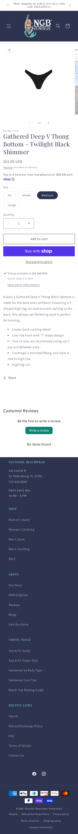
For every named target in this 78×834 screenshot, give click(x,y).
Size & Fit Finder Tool (23, 660)
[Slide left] (29, 122)
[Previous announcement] (8, 5)
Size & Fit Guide (19, 651)
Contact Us (16, 755)
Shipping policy (52, 820)
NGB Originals (18, 595)
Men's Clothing (19, 549)
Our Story (15, 585)
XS (12, 196)
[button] (8, 26)
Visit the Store (18, 624)
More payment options (39, 261)
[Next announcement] (70, 5)
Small (28, 196)
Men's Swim (17, 539)
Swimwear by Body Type (25, 670)
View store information (24, 285)
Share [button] (12, 378)
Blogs (12, 615)
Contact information (41, 827)
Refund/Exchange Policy (25, 726)
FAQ (11, 736)
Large (14, 206)
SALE (12, 559)
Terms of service (30, 820)
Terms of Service (20, 746)
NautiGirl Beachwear (36, 808)
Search (13, 716)
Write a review (39, 430)
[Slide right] (48, 122)
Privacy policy (61, 814)
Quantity (8, 215)
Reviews (14, 605)
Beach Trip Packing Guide (26, 690)
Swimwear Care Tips (23, 680)
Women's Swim (19, 520)
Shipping (7, 167)
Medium (47, 195)
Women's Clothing (21, 529)
